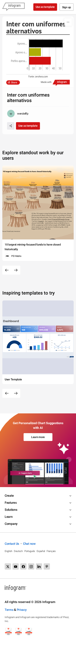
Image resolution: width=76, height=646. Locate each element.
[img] (46, 43)
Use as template (45, 6)
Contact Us (12, 544)
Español (41, 551)
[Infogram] (13, 7)
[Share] (10, 126)
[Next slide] (15, 270)
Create (9, 495)
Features (11, 502)
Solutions (11, 510)
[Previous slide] (7, 270)
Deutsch (18, 551)
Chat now (29, 544)
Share (14, 82)
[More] (68, 22)
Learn (9, 517)
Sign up (66, 7)
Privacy (22, 610)
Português (29, 551)
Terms (9, 610)
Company (11, 524)
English (8, 551)
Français (51, 551)
